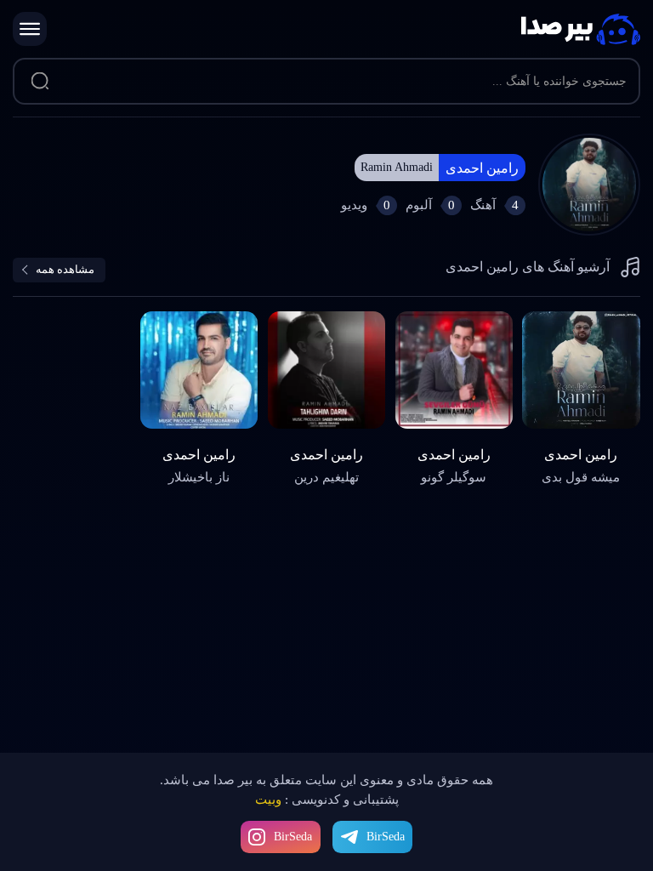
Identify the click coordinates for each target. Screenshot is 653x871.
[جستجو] (39, 81)
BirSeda (293, 836)
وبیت (268, 799)
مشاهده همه (65, 269)
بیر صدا (580, 29)
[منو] (30, 29)
